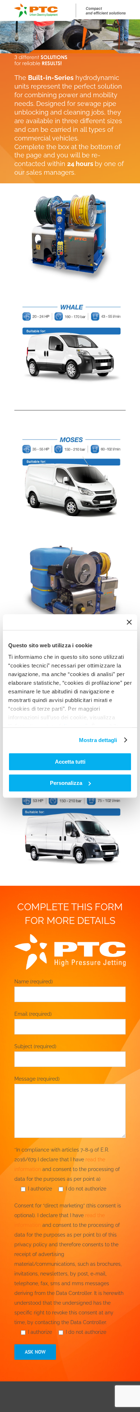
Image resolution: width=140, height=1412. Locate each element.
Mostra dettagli (98, 740)
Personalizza (66, 783)
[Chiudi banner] (129, 622)
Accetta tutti (70, 762)
